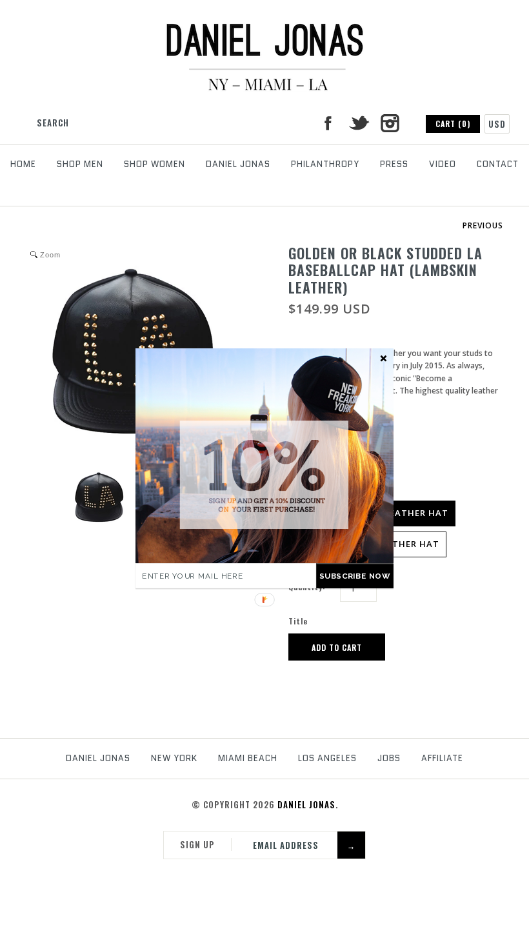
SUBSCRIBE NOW (354, 576)
